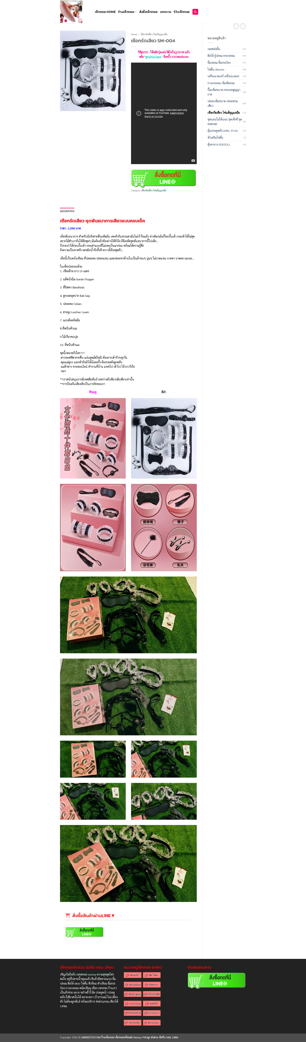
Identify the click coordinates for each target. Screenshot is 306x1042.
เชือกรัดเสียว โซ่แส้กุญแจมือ (224, 112)
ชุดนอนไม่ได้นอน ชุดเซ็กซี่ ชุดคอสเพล (225, 121)
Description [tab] (67, 211)
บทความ (165, 12)
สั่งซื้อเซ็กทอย (148, 12)
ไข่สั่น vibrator (216, 69)
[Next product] (236, 26)
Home (134, 34)
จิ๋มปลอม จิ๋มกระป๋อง (219, 62)
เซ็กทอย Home (105, 12)
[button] (64, 106)
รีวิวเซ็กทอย (182, 12)
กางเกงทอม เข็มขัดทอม (221, 83)
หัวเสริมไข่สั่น (215, 137)
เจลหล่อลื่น (214, 49)
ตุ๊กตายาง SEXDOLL (219, 144)
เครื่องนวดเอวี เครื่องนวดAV (223, 76)
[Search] (195, 12)
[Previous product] (243, 26)
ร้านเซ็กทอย (126, 12)
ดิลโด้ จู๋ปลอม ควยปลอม (221, 55)
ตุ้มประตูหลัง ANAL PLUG (223, 130)
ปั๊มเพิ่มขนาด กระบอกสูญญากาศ (224, 92)
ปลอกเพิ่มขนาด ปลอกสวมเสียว (223, 103)
